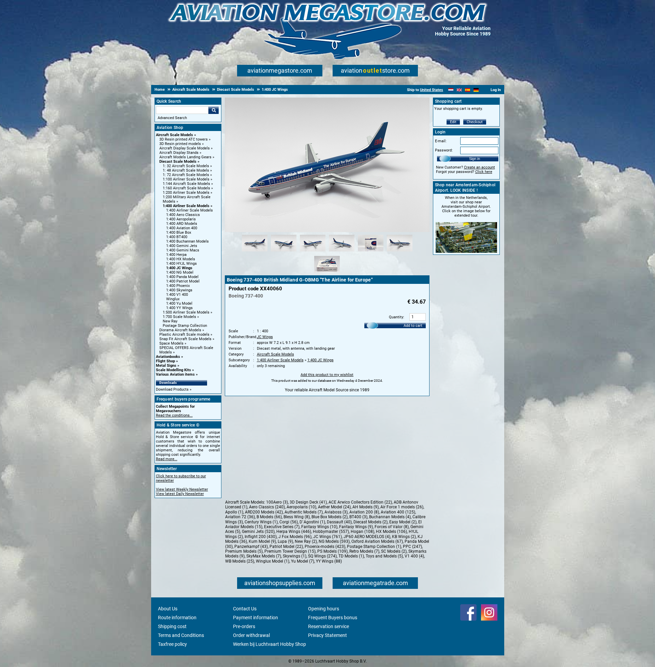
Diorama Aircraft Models (180, 330)
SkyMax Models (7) (263, 556)
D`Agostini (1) (312, 522)
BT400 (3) (358, 516)
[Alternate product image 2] (283, 251)
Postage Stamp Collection (185, 325)
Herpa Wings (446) (293, 531)
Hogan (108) (362, 531)
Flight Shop (165, 361)
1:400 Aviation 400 (181, 228)
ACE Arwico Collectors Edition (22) (360, 502)
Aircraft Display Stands (179, 152)
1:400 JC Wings (179, 268)
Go (213, 110)
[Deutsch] (476, 90)
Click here (483, 172)
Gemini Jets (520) (258, 531)
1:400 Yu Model (179, 303)
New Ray (170, 321)
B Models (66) (269, 516)
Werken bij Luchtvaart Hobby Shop (269, 644)
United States (431, 90)
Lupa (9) (285, 541)
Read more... (166, 459)
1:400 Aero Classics (183, 215)
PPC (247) (412, 546)
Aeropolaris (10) (301, 507)
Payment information (255, 617)
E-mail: (441, 141)
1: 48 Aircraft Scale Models (186, 170)
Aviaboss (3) (336, 512)
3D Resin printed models (180, 144)
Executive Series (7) (282, 526)
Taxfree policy (172, 644)
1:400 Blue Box (178, 232)
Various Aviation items (175, 374)
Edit (453, 122)
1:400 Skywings (179, 290)
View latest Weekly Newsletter (182, 489)
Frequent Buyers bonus (332, 617)
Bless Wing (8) (296, 516)
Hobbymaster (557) (331, 531)
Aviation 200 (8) (364, 512)
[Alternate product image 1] (254, 251)
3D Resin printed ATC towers (183, 139)
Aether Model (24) (334, 507)
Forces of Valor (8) (392, 526)
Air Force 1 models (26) (401, 507)
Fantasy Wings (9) (356, 526)
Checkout (475, 122)
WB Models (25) (239, 561)
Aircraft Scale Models (174, 135)
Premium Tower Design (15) (290, 551)
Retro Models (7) (364, 551)
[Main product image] (327, 230)
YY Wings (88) (329, 561)
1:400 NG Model (179, 272)
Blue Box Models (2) (329, 516)
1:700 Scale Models (179, 317)
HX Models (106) (391, 531)
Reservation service (328, 626)
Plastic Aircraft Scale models (184, 334)
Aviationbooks (168, 356)
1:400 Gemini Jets (181, 246)
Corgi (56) (288, 522)
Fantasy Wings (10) (319, 526)
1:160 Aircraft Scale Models (186, 188)
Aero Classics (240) (267, 507)
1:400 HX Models (180, 259)
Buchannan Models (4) (390, 516)
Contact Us (245, 608)
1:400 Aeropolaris (181, 219)
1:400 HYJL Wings (181, 263)
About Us (167, 608)
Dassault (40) (339, 522)
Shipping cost (172, 626)
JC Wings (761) (327, 536)
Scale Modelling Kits (173, 370)
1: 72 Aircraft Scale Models (186, 175)
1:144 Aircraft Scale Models (186, 184)
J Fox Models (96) (294, 536)
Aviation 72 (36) (240, 516)
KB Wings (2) (404, 536)
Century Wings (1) (261, 522)
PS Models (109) (332, 551)
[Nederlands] (450, 90)
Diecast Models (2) (370, 522)
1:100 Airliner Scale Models (186, 179)
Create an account (479, 167)
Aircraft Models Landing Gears (185, 157)
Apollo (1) (234, 512)
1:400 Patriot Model (183, 281)
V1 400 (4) (414, 556)
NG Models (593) (334, 541)
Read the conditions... (174, 415)
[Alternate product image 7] (326, 273)
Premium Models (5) (244, 551)
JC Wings (265, 337)
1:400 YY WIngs (179, 308)
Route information (177, 617)
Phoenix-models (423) (325, 546)
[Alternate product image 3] (312, 251)
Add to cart (413, 325)
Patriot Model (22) (286, 546)
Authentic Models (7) (304, 512)
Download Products (172, 389)
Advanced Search (172, 118)
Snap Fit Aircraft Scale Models (185, 339)
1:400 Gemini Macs (182, 250)
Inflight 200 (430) (261, 536)
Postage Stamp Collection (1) (374, 546)
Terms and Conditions (181, 635)
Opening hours (323, 608)
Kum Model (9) (262, 541)
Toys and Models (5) (384, 556)
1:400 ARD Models (181, 223)
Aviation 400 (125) (398, 512)
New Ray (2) (306, 541)
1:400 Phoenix (178, 286)
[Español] (467, 90)
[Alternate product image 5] (370, 251)
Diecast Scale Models (177, 161)
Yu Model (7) (302, 561)
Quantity (396, 317)
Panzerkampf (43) (251, 546)
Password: (444, 150)
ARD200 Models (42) (264, 512)
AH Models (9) (365, 507)
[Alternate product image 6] (399, 251)
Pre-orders (244, 626)
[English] (459, 90)
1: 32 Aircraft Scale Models (186, 166)
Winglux (172, 299)
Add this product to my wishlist (327, 375)
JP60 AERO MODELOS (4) (367, 536)
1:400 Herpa (176, 254)
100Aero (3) (277, 502)
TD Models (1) (351, 556)
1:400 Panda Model (182, 277)
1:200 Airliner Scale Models (186, 192)
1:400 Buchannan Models (187, 241)
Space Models (171, 343)
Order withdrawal (251, 635)
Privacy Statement (327, 635)
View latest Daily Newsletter (180, 494)
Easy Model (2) (403, 522)
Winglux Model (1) (272, 561)
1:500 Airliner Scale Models (186, 312)
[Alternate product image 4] (341, 251)
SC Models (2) (394, 551)
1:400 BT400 (176, 237)
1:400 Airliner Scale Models (186, 206)
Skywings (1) (294, 556)
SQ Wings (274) (322, 556)
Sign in (474, 159)
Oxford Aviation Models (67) (377, 541)
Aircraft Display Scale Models (184, 148)
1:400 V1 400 (177, 294)
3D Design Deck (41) (308, 502)
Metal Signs (166, 365)
